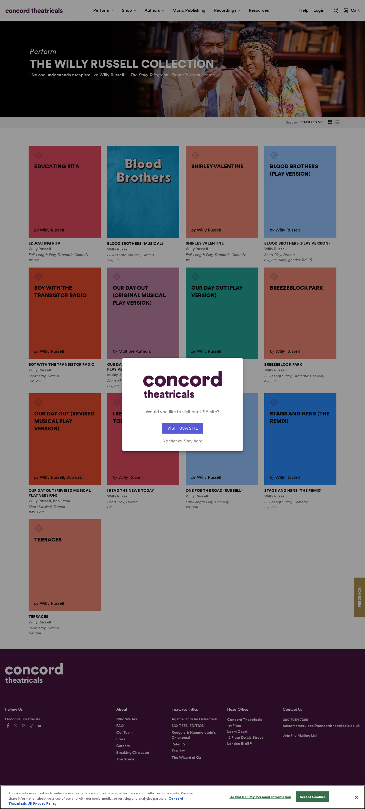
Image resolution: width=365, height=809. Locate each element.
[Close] (356, 797)
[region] (182, 797)
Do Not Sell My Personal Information (261, 797)
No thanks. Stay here (182, 441)
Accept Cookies (313, 797)
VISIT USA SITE (182, 428)
